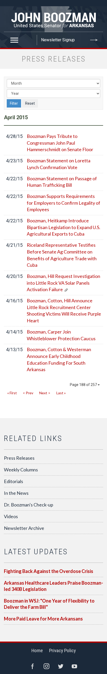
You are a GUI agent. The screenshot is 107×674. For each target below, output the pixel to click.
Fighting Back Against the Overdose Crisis (48, 571)
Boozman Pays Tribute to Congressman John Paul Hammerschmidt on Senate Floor (60, 142)
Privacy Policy (62, 650)
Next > (44, 393)
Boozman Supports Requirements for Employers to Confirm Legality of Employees (63, 202)
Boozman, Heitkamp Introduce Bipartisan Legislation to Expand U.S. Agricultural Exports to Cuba (63, 227)
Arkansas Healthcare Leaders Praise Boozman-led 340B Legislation (53, 586)
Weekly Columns (21, 469)
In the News (16, 493)
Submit (94, 40)
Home (37, 650)
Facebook (32, 666)
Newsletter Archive (24, 528)
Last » (61, 393)
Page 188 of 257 (84, 385)
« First (12, 393)
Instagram (46, 666)
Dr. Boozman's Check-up (28, 505)
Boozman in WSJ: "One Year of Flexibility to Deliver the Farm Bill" (49, 604)
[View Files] (66, 289)
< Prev (28, 393)
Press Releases (19, 458)
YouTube (74, 666)
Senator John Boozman (53, 19)
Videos (11, 516)
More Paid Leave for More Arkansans (43, 619)
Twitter (60, 666)
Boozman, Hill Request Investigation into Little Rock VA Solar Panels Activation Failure (63, 282)
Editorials (13, 481)
